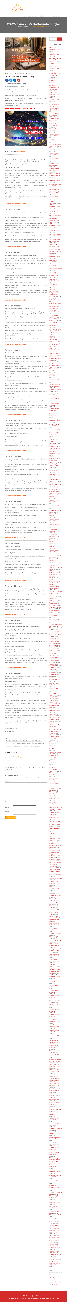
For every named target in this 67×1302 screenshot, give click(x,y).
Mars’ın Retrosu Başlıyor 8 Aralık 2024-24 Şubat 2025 (55, 1263)
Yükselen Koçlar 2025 (55, 1254)
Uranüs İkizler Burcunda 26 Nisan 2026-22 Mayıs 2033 (54, 446)
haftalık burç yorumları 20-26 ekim (15, 746)
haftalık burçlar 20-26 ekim (34, 746)
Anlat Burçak (19, 1298)
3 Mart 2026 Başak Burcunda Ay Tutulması (54, 653)
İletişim (60, 16)
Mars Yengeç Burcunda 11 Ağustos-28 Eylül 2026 (55, 73)
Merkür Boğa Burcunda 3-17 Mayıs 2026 (55, 358)
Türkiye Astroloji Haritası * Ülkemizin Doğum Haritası (54, 1159)
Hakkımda (35, 16)
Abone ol (54, 16)
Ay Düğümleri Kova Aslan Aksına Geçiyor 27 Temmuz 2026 (55, 191)
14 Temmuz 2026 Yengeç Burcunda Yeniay (54, 220)
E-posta (7, 807)
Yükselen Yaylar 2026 (55, 895)
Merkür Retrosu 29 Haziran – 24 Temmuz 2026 (55, 251)
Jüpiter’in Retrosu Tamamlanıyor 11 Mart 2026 (54, 603)
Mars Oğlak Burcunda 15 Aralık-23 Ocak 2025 (55, 950)
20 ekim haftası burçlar (27, 740)
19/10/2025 (10, 73)
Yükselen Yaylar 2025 (55, 1215)
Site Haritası (26, 1296)
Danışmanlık (27, 16)
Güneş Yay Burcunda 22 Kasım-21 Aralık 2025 (55, 1061)
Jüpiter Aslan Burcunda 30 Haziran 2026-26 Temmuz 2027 (55, 266)
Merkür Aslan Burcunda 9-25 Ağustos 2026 (53, 80)
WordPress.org (53, 1284)
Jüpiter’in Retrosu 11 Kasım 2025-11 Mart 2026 (55, 1090)
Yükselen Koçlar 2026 (55, 940)
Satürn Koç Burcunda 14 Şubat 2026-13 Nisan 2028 (55, 724)
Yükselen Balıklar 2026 (55, 874)
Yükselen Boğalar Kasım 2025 (36, 767)
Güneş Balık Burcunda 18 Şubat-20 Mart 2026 (55, 698)
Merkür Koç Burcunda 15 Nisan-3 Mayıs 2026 (55, 465)
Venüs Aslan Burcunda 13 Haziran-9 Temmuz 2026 (55, 273)
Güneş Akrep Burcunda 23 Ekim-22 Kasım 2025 (55, 1187)
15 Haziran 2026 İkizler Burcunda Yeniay (53, 291)
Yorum (6, 781)
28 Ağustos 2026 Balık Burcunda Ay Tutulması (55, 59)
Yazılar (52, 1277)
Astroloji (25, 26)
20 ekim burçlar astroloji (13, 740)
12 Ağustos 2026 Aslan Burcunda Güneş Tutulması (55, 104)
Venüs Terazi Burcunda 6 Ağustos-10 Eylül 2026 (55, 87)
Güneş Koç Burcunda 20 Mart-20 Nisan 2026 (55, 576)
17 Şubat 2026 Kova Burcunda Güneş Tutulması (54, 719)
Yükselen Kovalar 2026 (55, 878)
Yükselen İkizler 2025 (55, 1247)
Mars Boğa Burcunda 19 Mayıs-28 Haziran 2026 (55, 330)
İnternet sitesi (7, 812)
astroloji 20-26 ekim (38, 743)
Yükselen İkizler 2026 (55, 933)
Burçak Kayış (20, 73)
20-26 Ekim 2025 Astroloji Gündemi (14, 768)
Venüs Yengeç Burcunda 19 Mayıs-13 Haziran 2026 (55, 323)
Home (20, 26)
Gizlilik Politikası (44, 16)
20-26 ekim (38, 740)
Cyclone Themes (55, 1298)
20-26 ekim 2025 (10, 743)
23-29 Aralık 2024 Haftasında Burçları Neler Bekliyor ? (54, 1230)
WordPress (41, 1298)
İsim (6, 802)
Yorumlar (53, 1281)
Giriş (50, 1274)
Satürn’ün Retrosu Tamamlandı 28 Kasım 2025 (55, 1042)
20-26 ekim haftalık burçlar (24, 743)
